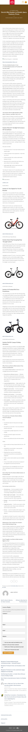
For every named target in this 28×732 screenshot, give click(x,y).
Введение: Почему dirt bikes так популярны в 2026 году (13, 666)
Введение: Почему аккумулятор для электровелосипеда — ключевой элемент (11, 662)
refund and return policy (6, 715)
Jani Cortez (19, 17)
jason (5, 683)
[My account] (26, 2)
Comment (5, 613)
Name (4, 624)
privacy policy (4, 719)
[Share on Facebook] (14, 581)
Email (4, 630)
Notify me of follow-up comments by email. (14, 646)
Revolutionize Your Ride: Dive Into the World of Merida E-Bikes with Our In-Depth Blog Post (15, 696)
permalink (4, 587)
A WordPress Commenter (10, 695)
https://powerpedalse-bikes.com (10, 62)
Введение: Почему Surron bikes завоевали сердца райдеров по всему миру (13, 670)
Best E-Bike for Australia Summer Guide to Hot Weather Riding (13, 678)
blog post (3, 723)
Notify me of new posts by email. (12, 649)
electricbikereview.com (8, 233)
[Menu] (2, 2)
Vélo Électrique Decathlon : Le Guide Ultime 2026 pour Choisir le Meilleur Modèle (13, 674)
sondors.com (5, 182)
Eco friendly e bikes (14, 10)
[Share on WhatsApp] (12, 581)
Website (4, 636)
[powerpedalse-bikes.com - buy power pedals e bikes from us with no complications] (12, 2)
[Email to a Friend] (16, 581)
